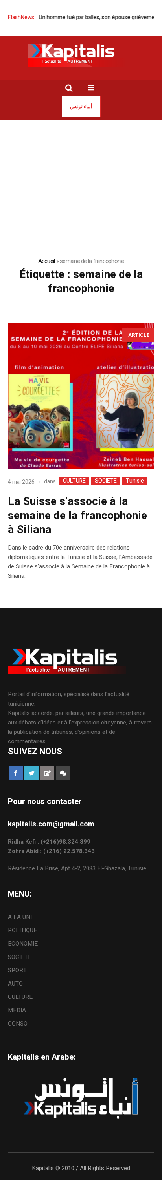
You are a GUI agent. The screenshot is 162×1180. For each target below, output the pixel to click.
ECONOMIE (23, 943)
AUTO (15, 983)
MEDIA (17, 1010)
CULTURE (74, 481)
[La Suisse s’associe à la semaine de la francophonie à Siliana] (81, 396)
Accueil (46, 261)
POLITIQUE (22, 930)
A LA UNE (21, 917)
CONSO (18, 1023)
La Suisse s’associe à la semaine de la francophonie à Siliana (77, 516)
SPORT (17, 970)
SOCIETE (106, 481)
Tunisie (135, 481)
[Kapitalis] (81, 55)
